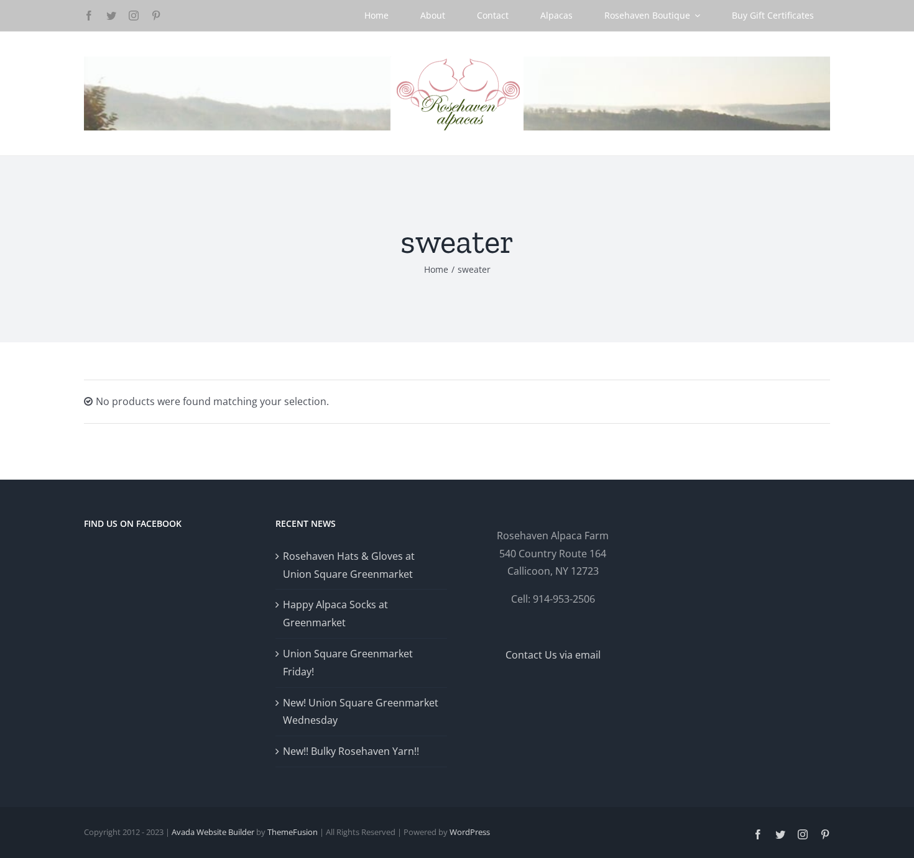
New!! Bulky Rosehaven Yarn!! (351, 751)
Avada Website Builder (213, 831)
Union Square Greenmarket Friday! (348, 662)
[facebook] (89, 16)
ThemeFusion (292, 831)
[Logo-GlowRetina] (457, 61)
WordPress (470, 831)
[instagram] (134, 16)
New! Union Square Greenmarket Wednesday (360, 712)
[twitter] (111, 16)
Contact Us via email (553, 655)
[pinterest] (156, 16)
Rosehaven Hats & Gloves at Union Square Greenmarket (349, 565)
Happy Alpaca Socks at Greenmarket (335, 613)
